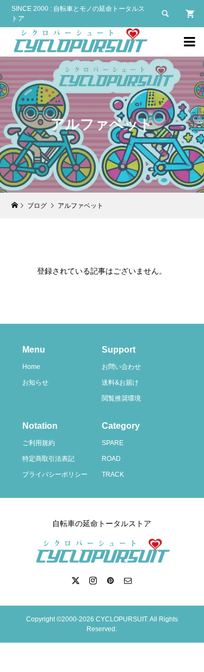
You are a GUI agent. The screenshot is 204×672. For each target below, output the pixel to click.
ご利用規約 (38, 443)
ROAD (111, 459)
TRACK (113, 474)
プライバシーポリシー (55, 474)
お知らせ (35, 382)
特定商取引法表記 (48, 459)
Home (31, 367)
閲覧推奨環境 (121, 398)
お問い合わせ (121, 367)
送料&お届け (120, 382)
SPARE (112, 443)
